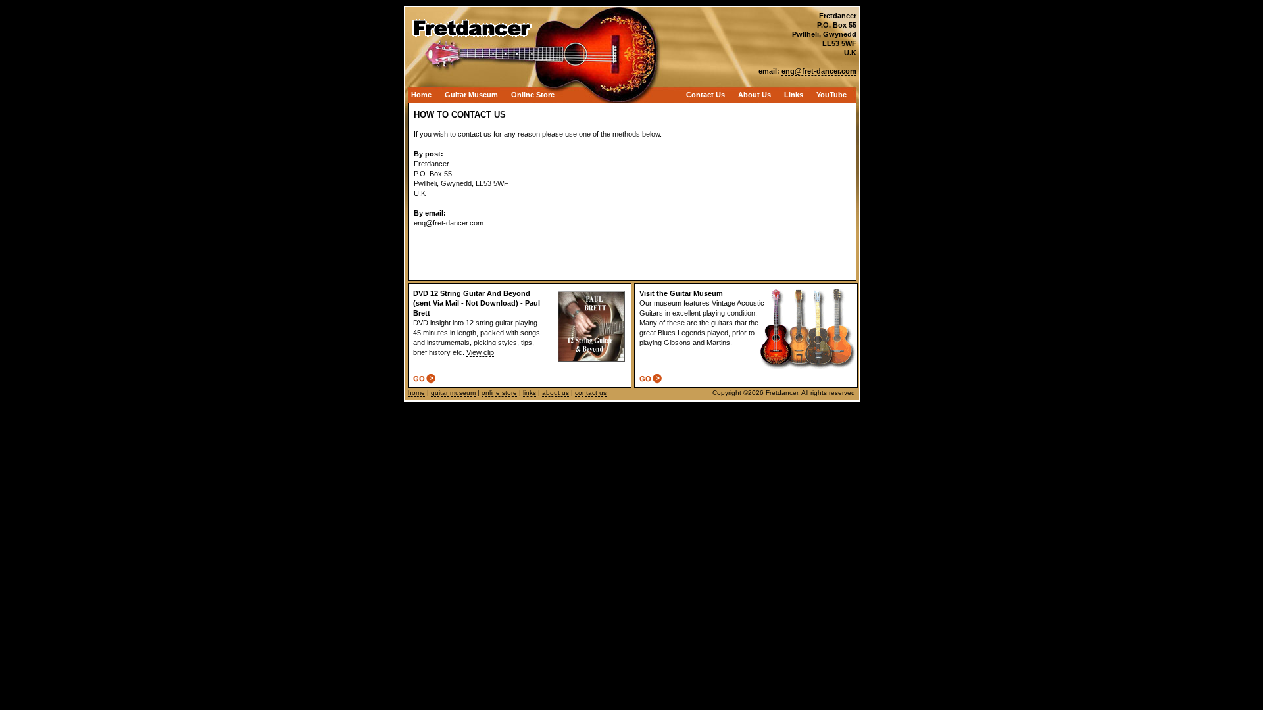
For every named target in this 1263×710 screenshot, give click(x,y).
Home (421, 95)
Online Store (533, 95)
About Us (754, 95)
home (416, 392)
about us (555, 392)
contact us (591, 392)
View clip (480, 352)
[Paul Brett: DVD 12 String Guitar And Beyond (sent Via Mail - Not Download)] (424, 380)
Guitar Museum (471, 95)
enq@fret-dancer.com (448, 223)
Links (793, 95)
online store (499, 392)
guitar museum (453, 392)
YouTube (831, 95)
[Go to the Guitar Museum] (650, 380)
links (529, 392)
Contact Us (705, 95)
